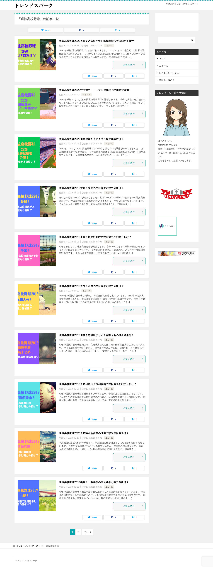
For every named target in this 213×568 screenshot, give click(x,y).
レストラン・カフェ (169, 73)
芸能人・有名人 (166, 80)
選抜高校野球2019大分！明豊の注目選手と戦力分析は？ (91, 286)
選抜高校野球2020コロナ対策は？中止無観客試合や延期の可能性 (96, 41)
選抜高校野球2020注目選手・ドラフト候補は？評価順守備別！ (95, 90)
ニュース (109, 46)
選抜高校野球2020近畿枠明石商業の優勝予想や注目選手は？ (94, 433)
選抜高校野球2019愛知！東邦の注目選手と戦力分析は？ (91, 188)
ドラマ (162, 58)
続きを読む (129, 65)
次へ (86, 532)
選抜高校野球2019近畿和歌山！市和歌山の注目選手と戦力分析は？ (98, 384)
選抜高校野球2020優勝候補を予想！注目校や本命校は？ (91, 139)
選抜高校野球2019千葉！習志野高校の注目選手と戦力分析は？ (95, 237)
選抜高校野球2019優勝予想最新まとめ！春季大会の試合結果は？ (96, 335)
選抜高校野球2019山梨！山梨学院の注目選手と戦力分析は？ (94, 482)
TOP (28, 546)
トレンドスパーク (34, 5)
